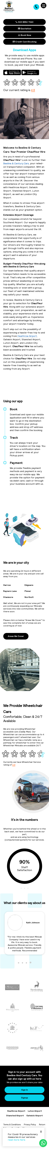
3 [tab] (26, 962)
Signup (24, 1097)
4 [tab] (30, 962)
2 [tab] (24, 888)
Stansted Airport (15, 1115)
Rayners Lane (10, 591)
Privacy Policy (30, 1124)
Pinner (28, 591)
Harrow (7, 585)
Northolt (29, 597)
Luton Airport (35, 1111)
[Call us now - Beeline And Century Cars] (36, 7)
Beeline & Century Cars (16, 163)
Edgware (29, 585)
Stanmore (8, 597)
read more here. (17, 1139)
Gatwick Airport (34, 1115)
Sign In (24, 1090)
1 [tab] (21, 888)
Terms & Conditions (12, 1124)
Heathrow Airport (27, 336)
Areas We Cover (16, 636)
